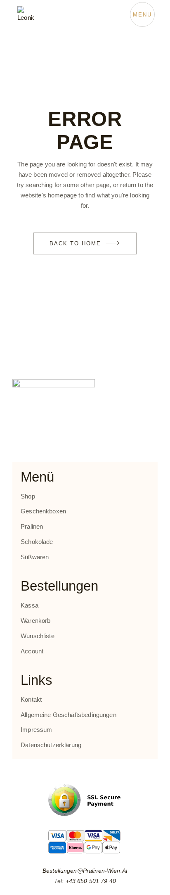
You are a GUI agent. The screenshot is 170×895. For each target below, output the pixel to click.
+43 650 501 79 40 (91, 881)
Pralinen (32, 526)
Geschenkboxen (43, 511)
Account (32, 651)
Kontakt (31, 699)
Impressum (36, 729)
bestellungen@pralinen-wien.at (85, 870)
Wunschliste (37, 635)
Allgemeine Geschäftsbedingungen (68, 714)
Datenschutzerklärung (51, 744)
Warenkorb (35, 620)
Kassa (29, 605)
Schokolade (37, 541)
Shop (28, 496)
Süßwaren (35, 556)
